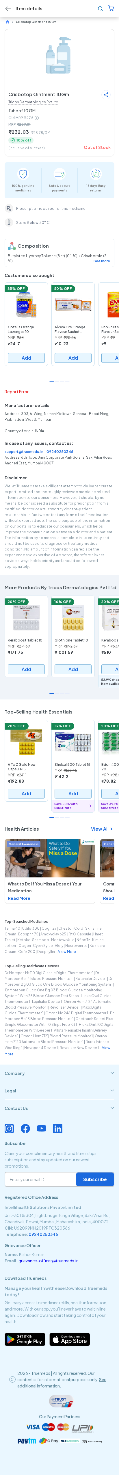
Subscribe (95, 1179)
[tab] (59, 1073)
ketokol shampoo (33, 940)
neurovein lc (76, 945)
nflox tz (83, 940)
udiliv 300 (31, 928)
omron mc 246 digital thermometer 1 (76, 1013)
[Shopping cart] (111, 8)
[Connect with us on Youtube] (41, 1128)
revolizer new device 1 (79, 1048)
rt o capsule (80, 934)
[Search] (100, 8)
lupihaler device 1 (47, 1001)
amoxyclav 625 (53, 934)
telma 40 (12, 928)
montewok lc (63, 940)
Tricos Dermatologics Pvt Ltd (33, 102)
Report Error (17, 391)
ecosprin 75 (28, 934)
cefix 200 (26, 951)
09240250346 (60, 451)
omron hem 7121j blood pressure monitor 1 (57, 1036)
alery (59, 945)
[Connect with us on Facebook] (25, 1128)
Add (26, 358)
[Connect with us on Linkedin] (57, 1128)
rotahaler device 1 (91, 978)
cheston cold (70, 928)
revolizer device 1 (65, 1007)
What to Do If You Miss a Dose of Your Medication (44, 887)
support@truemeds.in (24, 451)
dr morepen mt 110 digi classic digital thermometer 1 (49, 973)
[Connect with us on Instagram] (9, 1128)
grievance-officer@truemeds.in (48, 1260)
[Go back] (8, 9)
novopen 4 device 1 (41, 1048)
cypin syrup (43, 945)
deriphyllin (46, 951)
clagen (24, 945)
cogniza (49, 928)
